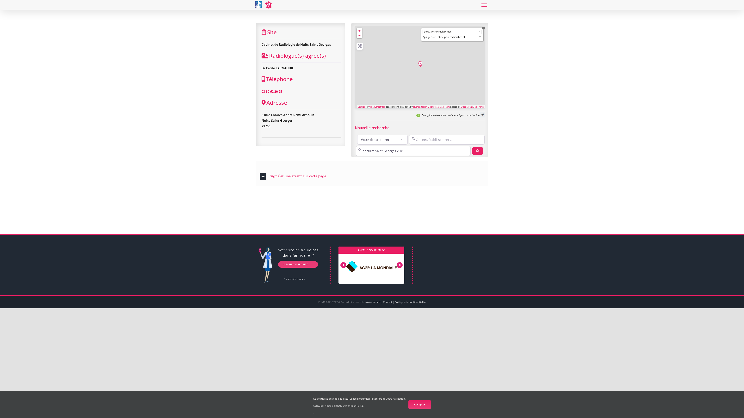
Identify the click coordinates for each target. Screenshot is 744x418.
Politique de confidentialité (410, 302)
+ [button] (359, 30)
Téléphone (279, 79)
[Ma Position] (464, 37)
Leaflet (361, 106)
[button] (372, 176)
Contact (387, 302)
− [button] (359, 35)
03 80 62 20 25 (272, 91)
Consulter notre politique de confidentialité (338, 405)
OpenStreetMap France (472, 106)
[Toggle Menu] (484, 5)
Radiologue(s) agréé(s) (297, 55)
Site (272, 32)
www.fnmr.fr (373, 302)
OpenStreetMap (377, 106)
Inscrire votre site (295, 264)
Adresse (276, 102)
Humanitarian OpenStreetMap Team (431, 106)
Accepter (419, 404)
